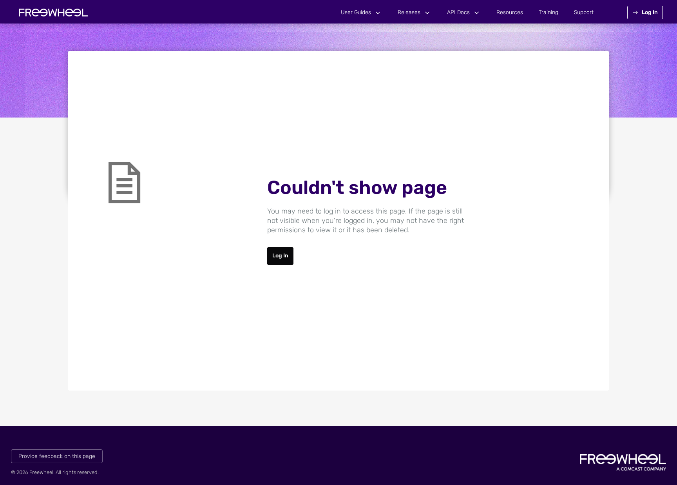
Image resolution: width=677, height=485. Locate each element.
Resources (509, 12)
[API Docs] (477, 13)
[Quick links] (53, 12)
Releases (409, 12)
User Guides (356, 12)
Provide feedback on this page (56, 456)
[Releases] (427, 13)
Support (584, 12)
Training (548, 12)
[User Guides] (378, 13)
